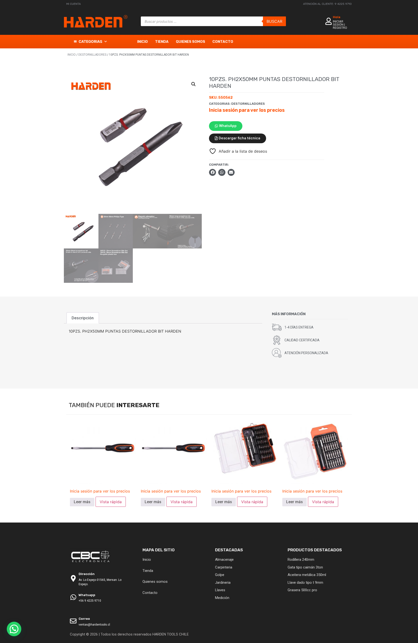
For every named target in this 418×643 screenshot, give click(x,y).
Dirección (87, 574)
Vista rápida (111, 501)
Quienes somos (190, 41)
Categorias (90, 41)
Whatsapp (87, 595)
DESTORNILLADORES (92, 54)
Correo (84, 619)
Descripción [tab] (83, 317)
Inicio (142, 41)
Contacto (222, 41)
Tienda (162, 41)
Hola (336, 17)
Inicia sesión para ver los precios (247, 110)
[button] (193, 84)
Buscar (274, 21)
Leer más (82, 502)
